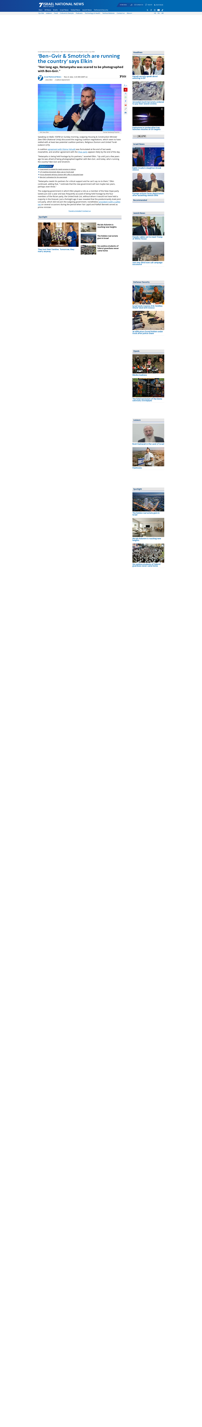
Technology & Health (92, 13)
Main (40, 10)
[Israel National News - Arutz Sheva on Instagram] (155, 10)
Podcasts (79, 13)
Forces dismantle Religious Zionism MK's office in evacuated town (61, 175)
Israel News (64, 10)
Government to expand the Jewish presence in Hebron (58, 169)
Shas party (82, 152)
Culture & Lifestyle (67, 13)
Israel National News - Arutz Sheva (55, 6)
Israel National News (44, 52)
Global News (75, 10)
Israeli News (55, 52)
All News (48, 10)
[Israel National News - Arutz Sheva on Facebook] (151, 10)
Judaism (49, 13)
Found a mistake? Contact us (80, 211)
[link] (58, 238)
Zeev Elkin (48, 80)
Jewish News (87, 10)
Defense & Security (101, 10)
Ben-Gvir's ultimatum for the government (53, 177)
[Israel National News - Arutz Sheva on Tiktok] (162, 10)
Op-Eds (41, 13)
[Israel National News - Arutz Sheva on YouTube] (159, 10)
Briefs (55, 10)
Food (56, 13)
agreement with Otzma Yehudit (62, 149)
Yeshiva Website (108, 13)
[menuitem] (41, 10)
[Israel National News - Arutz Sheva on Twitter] (147, 10)
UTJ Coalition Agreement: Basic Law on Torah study (57, 172)
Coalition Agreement (62, 80)
